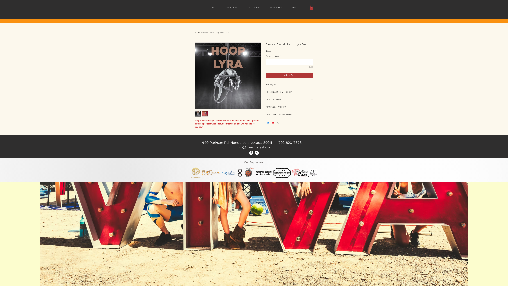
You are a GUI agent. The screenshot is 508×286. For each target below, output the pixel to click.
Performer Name (273, 56)
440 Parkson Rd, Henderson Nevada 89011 (237, 143)
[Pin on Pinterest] (272, 122)
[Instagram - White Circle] (257, 153)
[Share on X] (277, 122)
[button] (231, 7)
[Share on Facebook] (267, 122)
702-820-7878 (290, 143)
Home (197, 33)
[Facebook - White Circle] (251, 153)
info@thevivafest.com (255, 147)
